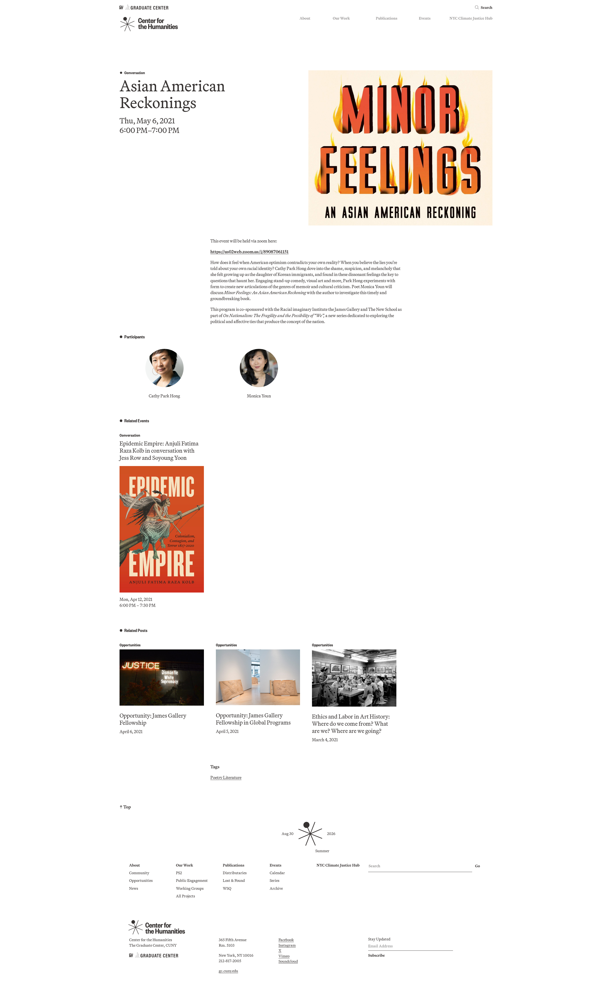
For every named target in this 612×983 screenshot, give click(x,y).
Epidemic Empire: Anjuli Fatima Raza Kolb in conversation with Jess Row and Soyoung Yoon (159, 450)
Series (424, 32)
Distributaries (388, 25)
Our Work (341, 18)
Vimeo (284, 956)
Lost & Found (387, 32)
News (304, 39)
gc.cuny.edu (228, 970)
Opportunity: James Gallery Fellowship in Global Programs (253, 719)
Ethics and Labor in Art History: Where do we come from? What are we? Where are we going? (351, 723)
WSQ (380, 39)
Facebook (286, 939)
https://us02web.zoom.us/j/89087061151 (249, 251)
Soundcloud (288, 961)
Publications (386, 18)
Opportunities (311, 32)
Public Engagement (349, 39)
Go (477, 865)
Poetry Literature (225, 777)
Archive (425, 39)
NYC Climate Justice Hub (470, 18)
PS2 (336, 25)
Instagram (287, 945)
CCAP (338, 32)
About (305, 18)
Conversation (134, 72)
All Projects (342, 53)
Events (425, 18)
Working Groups (347, 46)
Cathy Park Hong (164, 396)
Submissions (429, 46)
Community (310, 25)
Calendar (426, 25)
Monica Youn (259, 396)
